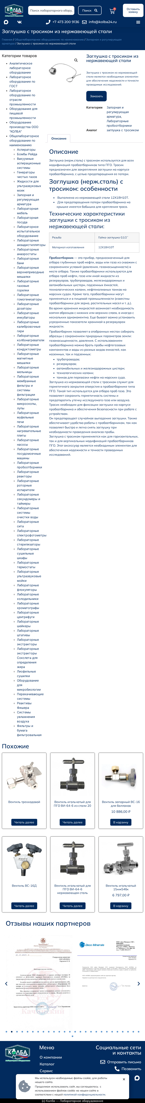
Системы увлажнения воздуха (26, 716)
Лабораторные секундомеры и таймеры (28, 499)
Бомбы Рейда (27, 154)
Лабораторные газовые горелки (28, 285)
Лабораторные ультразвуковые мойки (29, 576)
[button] (138, 22)
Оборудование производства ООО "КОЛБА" (23, 126)
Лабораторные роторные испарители (28, 485)
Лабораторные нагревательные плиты (29, 430)
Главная (7, 39)
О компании (51, 1057)
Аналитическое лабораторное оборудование (20, 67)
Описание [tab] (58, 138)
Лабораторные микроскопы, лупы (28, 403)
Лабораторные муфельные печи (28, 417)
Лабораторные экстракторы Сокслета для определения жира (28, 658)
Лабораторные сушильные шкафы (28, 553)
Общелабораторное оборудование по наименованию (49, 39)
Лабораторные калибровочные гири (28, 326)
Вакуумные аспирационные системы (29, 163)
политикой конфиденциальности (84, 1094)
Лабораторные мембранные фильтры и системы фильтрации (28, 385)
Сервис (46, 1070)
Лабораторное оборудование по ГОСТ (22, 81)
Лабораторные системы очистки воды (28, 512)
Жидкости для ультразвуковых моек (29, 185)
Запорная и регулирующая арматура (28, 199)
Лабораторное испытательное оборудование (28, 231)
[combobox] (51, 10)
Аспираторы (26, 149)
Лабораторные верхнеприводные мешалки (30, 272)
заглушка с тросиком (123, 130)
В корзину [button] (120, 822)
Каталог (47, 1064)
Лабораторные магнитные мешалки (28, 358)
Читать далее (24, 822)
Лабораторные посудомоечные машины (29, 453)
